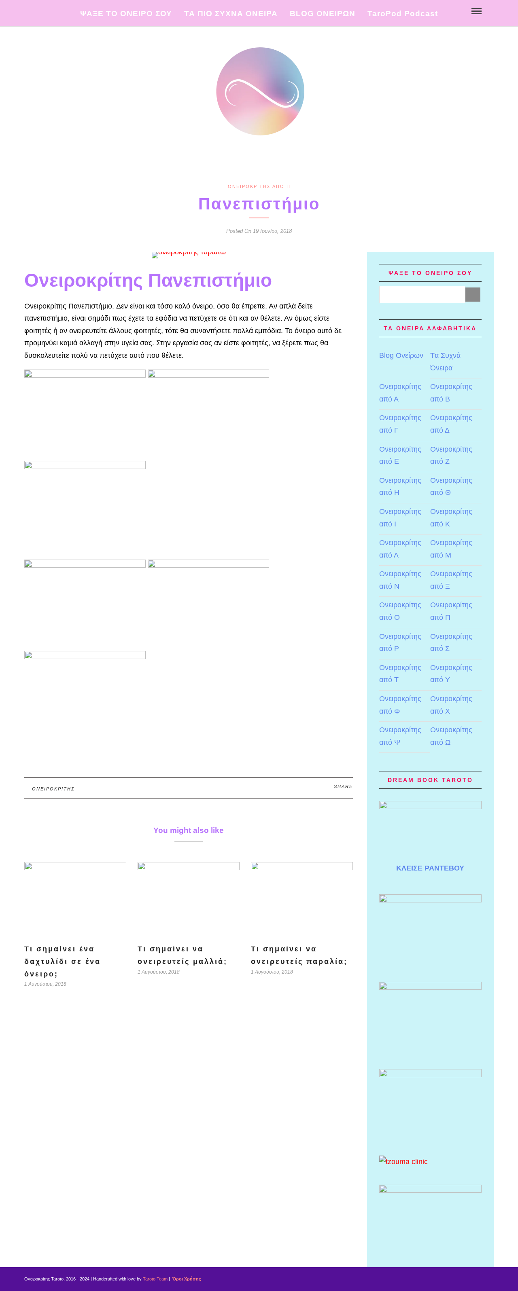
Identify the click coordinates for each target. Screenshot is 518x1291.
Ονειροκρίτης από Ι (400, 517)
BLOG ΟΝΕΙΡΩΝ (322, 13)
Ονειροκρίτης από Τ (400, 673)
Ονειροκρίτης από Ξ (451, 580)
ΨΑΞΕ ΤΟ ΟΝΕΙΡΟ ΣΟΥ (126, 13)
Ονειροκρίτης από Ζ (451, 455)
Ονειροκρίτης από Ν (400, 580)
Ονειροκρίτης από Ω (451, 736)
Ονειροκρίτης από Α (400, 392)
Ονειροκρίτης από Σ (451, 642)
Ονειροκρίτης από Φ (400, 705)
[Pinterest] (55, 10)
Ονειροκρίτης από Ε (400, 455)
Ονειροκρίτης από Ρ (400, 642)
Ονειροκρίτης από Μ (451, 549)
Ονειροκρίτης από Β (451, 392)
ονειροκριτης (53, 788)
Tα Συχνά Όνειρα (445, 361)
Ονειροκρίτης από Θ (451, 486)
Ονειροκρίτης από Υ (451, 673)
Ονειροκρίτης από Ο (400, 611)
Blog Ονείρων (401, 355)
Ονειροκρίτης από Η (400, 486)
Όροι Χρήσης (186, 1278)
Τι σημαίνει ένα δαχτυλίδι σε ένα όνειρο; (62, 961)
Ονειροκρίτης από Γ (400, 424)
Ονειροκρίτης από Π (259, 186)
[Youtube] (47, 10)
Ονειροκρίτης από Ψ (400, 736)
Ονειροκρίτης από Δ (451, 424)
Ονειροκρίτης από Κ (451, 517)
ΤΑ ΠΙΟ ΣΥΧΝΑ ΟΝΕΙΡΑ (231, 13)
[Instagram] (64, 10)
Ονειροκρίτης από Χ (451, 705)
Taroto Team (155, 1278)
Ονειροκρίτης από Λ (400, 549)
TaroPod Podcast (402, 13)
